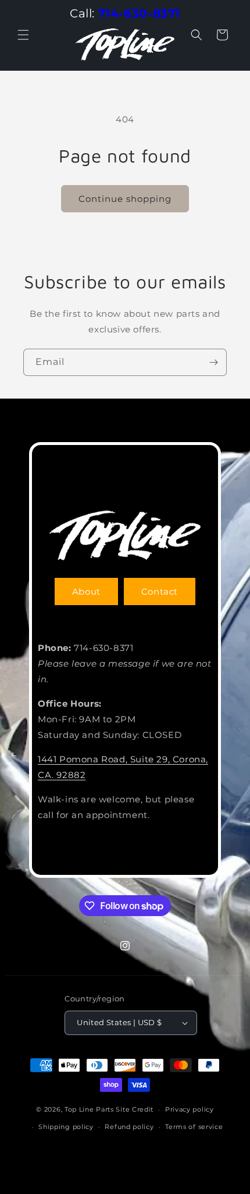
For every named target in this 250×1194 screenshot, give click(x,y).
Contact (159, 591)
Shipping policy (66, 1127)
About (86, 591)
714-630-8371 (139, 13)
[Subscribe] (213, 362)
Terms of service (194, 1127)
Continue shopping (125, 198)
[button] (23, 35)
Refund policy (129, 1127)
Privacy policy (189, 1109)
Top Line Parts (89, 1109)
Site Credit (134, 1109)
